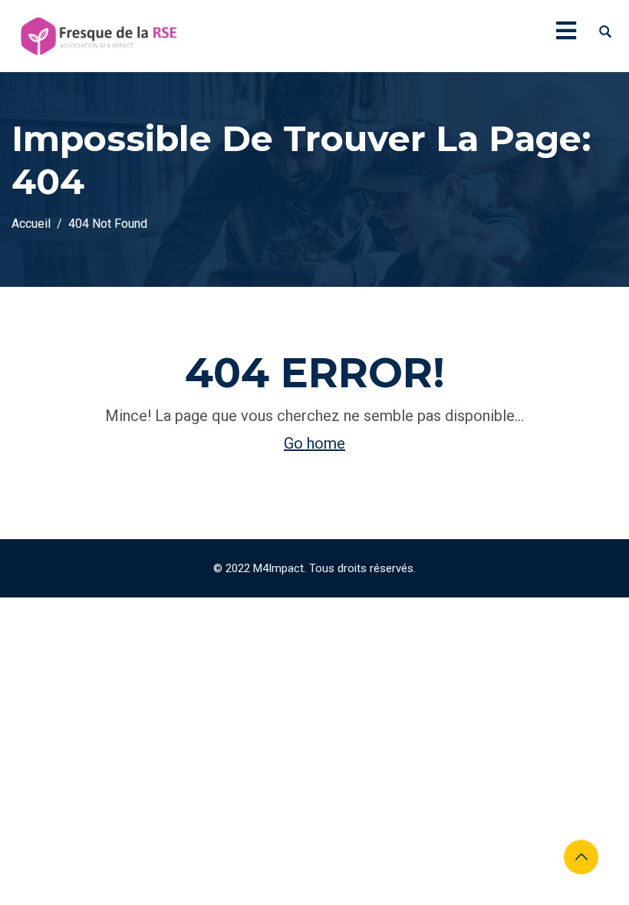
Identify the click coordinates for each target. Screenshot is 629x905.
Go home (314, 443)
